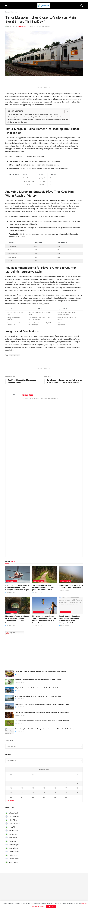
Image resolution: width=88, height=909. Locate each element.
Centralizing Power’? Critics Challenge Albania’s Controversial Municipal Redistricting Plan (46, 729)
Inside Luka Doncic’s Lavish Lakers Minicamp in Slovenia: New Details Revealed (42, 721)
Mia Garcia (12, 841)
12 (11, 788)
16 (55, 788)
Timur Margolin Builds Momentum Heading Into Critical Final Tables (33, 114)
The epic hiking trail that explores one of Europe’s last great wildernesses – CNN (43, 587)
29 (44, 797)
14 (33, 788)
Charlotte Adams (14, 823)
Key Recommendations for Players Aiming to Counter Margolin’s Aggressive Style (38, 120)
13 (22, 788)
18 (77, 788)
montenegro (15, 355)
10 (66, 783)
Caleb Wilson (13, 820)
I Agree (51, 906)
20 (22, 792)
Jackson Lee (13, 834)
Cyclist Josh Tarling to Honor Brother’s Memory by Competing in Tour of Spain (42, 712)
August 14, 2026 (64, 625)
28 (33, 797)
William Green (13, 862)
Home (7, 12)
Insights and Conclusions (17, 122)
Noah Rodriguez (14, 844)
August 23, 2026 (10, 592)
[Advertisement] (44, 82)
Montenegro (14, 12)
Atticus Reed (22, 26)
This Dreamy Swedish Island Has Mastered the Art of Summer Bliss (38, 696)
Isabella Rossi (13, 830)
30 (55, 797)
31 (66, 797)
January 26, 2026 (34, 26)
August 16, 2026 (37, 625)
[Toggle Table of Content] (65, 111)
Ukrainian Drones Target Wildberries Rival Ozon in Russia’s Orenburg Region (41, 671)
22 (44, 792)
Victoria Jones (14, 859)
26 (11, 797)
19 (11, 792)
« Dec (7, 800)
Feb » (12, 800)
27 (22, 797)
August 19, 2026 (64, 590)
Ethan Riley (12, 827)
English (12, 633)
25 (77, 792)
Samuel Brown (14, 852)
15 (44, 788)
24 (66, 792)
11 (77, 783)
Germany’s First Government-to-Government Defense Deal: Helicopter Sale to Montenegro (17, 587)
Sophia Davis (13, 855)
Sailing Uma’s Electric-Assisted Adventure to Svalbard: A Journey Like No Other (42, 704)
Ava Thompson (14, 816)
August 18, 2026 (10, 625)
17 (66, 788)
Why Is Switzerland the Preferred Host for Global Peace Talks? (36, 688)
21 (33, 792)
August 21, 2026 (37, 592)
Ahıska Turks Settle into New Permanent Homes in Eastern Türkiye (38, 679)
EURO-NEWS (13, 837)
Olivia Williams (13, 848)
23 (55, 792)
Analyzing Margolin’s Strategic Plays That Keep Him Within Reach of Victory (35, 117)
